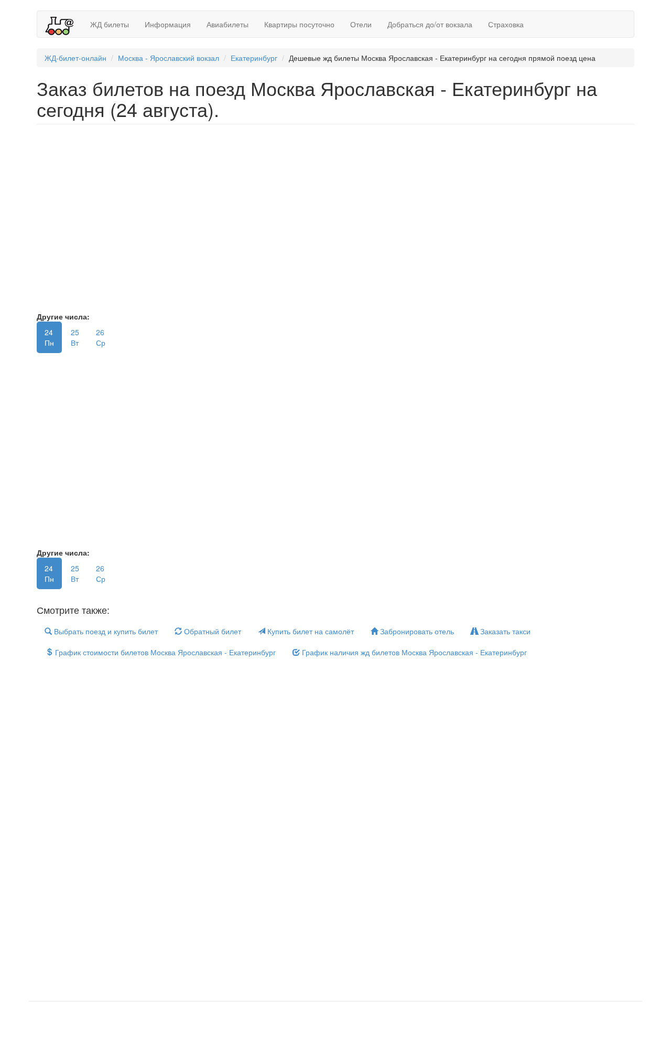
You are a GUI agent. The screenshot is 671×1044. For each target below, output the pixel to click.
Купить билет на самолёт (309, 631)
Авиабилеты (227, 24)
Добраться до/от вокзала (429, 24)
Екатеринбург (254, 57)
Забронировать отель (416, 631)
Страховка (506, 24)
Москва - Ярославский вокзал (168, 57)
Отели (361, 24)
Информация (168, 24)
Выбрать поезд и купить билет (105, 631)
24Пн (49, 337)
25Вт (75, 337)
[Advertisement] (351, 223)
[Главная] (63, 24)
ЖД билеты (109, 24)
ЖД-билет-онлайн (75, 57)
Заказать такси (504, 631)
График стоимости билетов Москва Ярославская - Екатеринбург (164, 652)
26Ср (100, 337)
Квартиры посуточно (299, 24)
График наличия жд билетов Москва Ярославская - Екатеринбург (413, 652)
